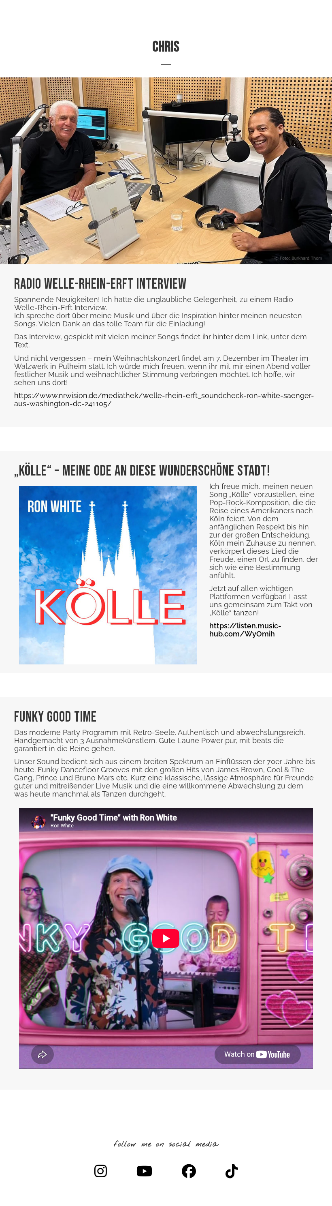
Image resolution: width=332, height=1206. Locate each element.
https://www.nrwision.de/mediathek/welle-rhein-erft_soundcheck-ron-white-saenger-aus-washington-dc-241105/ (164, 399)
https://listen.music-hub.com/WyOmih (245, 629)
